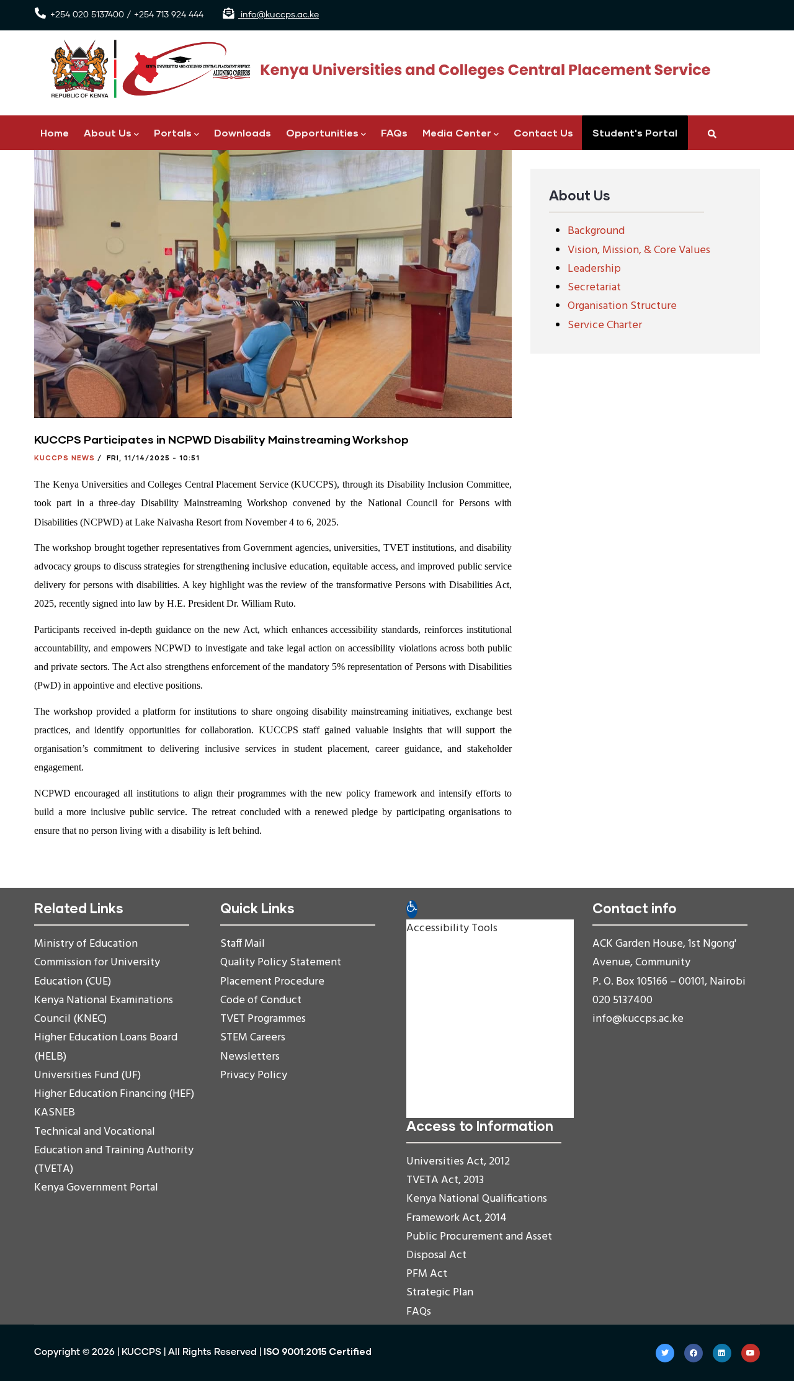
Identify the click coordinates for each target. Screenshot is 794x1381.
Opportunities (322, 132)
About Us (108, 132)
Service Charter (605, 325)
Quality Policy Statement (280, 963)
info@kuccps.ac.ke (278, 15)
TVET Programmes (263, 1019)
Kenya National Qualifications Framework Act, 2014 (476, 1208)
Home (54, 132)
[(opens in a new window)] (665, 1353)
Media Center (456, 132)
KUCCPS (141, 1352)
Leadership (594, 269)
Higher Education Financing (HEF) (114, 1094)
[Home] (375, 69)
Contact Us (543, 132)
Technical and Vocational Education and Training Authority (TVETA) (114, 1150)
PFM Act (426, 1274)
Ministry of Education (86, 944)
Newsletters (250, 1057)
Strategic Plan (439, 1293)
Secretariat (594, 288)
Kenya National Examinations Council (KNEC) (103, 1009)
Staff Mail (242, 944)
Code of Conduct (260, 1000)
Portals (173, 132)
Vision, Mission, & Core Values (639, 250)
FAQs (394, 132)
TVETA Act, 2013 (445, 1180)
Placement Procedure (272, 982)
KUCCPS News (64, 458)
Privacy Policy (253, 1075)
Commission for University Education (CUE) (97, 972)
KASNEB (54, 1113)
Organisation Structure (622, 306)
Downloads (242, 132)
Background (596, 231)
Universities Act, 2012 (458, 1162)
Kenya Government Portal (96, 1188)
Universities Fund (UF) (87, 1075)
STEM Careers (252, 1038)
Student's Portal (634, 132)
